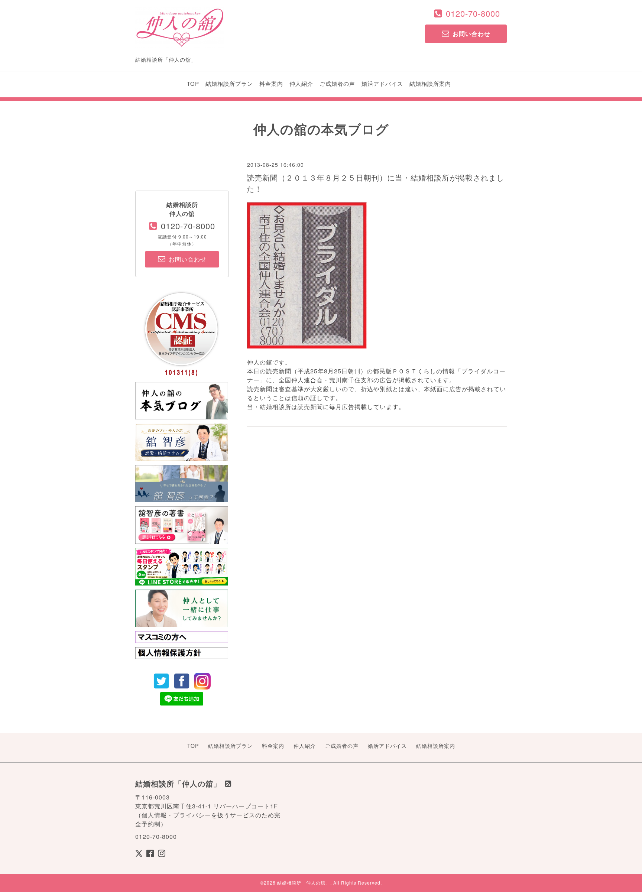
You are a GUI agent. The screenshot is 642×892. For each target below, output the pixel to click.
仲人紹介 (301, 83)
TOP (193, 83)
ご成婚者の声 (337, 83)
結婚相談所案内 (430, 83)
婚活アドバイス (382, 83)
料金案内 (271, 83)
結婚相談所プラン (229, 83)
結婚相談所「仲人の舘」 (303, 882)
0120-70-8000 (473, 13)
